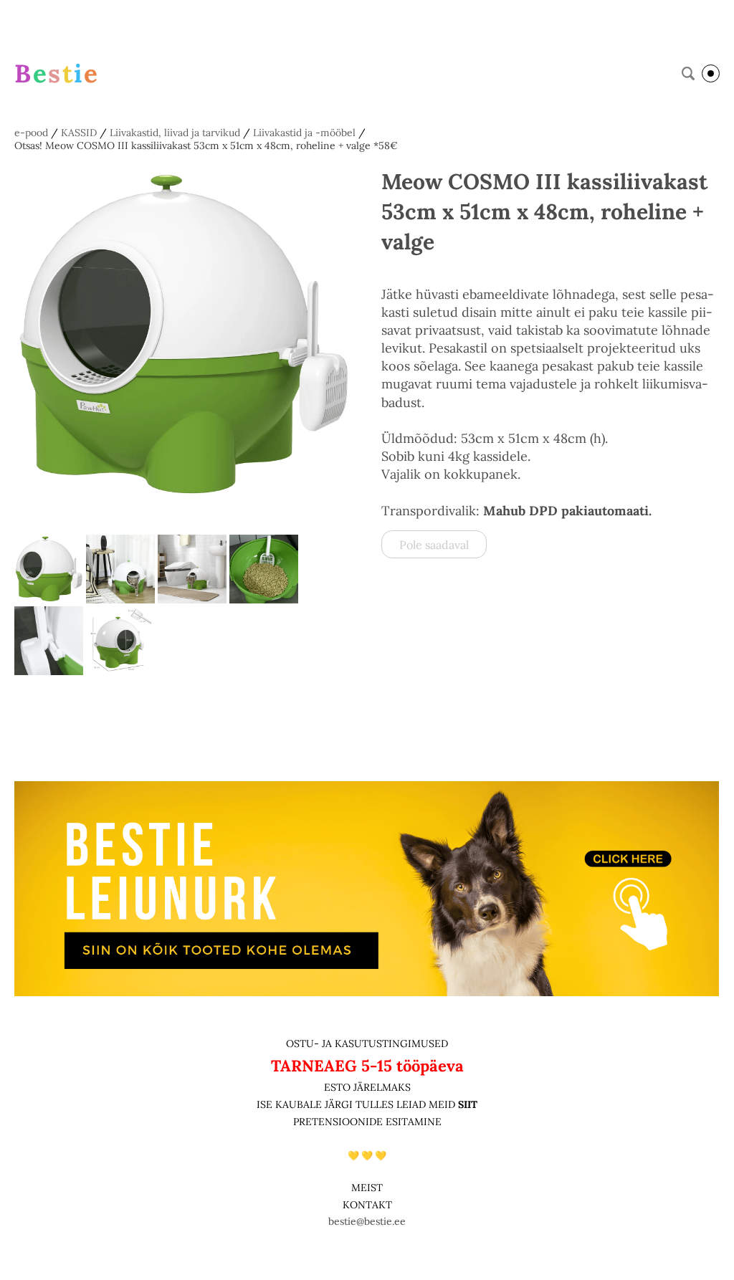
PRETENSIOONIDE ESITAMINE (367, 1121)
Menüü (711, 73)
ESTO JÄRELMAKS (367, 1087)
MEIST (367, 1187)
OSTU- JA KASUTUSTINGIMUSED (367, 1043)
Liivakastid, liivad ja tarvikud (175, 132)
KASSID (79, 132)
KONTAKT (367, 1204)
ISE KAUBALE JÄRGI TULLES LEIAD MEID (357, 1104)
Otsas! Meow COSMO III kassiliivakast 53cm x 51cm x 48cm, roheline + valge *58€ (206, 145)
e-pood (31, 132)
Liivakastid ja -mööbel (304, 132)
